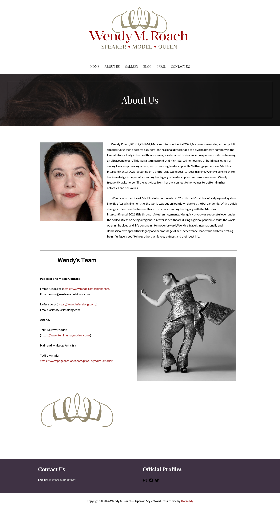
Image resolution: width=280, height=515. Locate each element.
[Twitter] (157, 481)
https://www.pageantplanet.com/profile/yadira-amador (76, 360)
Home (94, 66)
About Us (112, 66)
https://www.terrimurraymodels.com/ (65, 335)
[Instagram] (145, 481)
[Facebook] (151, 481)
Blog (147, 66)
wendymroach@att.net (61, 479)
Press (161, 66)
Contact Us (180, 66)
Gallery (131, 66)
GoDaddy (187, 501)
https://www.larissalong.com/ (77, 304)
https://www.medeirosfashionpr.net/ (86, 288)
